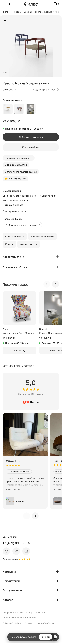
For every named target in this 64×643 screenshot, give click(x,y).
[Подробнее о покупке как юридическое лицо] (31, 158)
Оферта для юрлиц (36, 612)
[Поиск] (10, 4)
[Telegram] (16, 551)
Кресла (9, 244)
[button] (4, 46)
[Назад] (5, 20)
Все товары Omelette (42, 236)
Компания (9, 571)
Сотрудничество (13, 590)
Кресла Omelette (14, 236)
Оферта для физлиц (13, 612)
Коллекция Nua (28, 244)
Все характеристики (14, 211)
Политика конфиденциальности (19, 617)
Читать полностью (16, 489)
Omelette (8, 89)
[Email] (26, 551)
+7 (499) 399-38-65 (16, 543)
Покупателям (11, 581)
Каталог (8, 599)
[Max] (6, 551)
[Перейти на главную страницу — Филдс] (31, 4)
